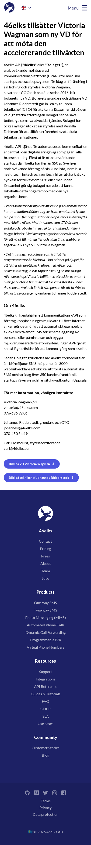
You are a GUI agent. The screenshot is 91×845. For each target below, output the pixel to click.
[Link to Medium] (36, 792)
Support (45, 671)
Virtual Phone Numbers (45, 647)
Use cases (45, 723)
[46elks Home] (9, 7)
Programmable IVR (45, 640)
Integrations (45, 679)
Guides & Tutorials (45, 694)
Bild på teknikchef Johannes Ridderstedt (39, 477)
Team (45, 571)
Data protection (45, 814)
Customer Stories (46, 747)
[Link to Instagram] (54, 792)
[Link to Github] (27, 792)
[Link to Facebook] (64, 792)
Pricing (45, 548)
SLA (45, 716)
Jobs (45, 578)
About (45, 563)
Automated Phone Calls (45, 625)
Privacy (45, 807)
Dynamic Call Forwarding (45, 632)
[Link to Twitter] (45, 792)
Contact (45, 541)
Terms (46, 801)
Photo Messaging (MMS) (45, 617)
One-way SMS (45, 602)
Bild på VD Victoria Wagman (29, 464)
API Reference (45, 686)
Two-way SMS (45, 610)
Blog (45, 755)
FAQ (45, 701)
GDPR (45, 708)
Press (45, 556)
